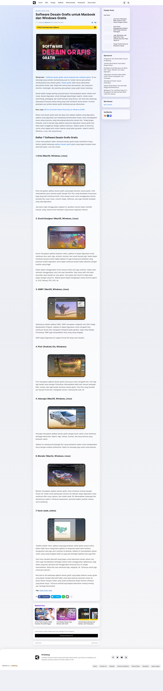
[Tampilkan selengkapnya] (71, 596)
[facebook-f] (113, 657)
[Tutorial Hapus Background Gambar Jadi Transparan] (88, 614)
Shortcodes (92, 2)
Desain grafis (66, 83)
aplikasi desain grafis (63, 144)
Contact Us (103, 666)
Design (53, 2)
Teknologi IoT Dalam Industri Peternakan (112, 82)
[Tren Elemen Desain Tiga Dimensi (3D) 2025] (66, 614)
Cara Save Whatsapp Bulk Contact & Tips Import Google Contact (120, 20)
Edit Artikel (92, 22)
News (50, 590)
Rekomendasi (70, 2)
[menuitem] (40, 2)
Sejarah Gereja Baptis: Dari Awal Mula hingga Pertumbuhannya (115, 86)
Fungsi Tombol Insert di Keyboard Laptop (120, 44)
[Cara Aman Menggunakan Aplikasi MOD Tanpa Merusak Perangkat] (108, 29)
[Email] (67, 596)
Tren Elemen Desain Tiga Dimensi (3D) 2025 (64, 623)
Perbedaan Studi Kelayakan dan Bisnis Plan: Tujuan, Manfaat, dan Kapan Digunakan (115, 69)
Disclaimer (146, 666)
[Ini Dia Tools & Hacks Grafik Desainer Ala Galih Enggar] (45, 614)
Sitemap (112, 666)
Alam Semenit (108, 104)
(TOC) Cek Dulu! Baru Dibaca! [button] (48, 27)
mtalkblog (14, 666)
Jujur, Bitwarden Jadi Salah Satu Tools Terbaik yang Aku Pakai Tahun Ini (120, 37)
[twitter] (117, 657)
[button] (124, 2)
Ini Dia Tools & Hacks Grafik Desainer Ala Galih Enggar (43, 623)
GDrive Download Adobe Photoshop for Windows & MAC (64, 110)
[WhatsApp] (63, 596)
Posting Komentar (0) (66, 635)
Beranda (38, 10)
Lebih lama (94, 643)
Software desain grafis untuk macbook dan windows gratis (68, 77)
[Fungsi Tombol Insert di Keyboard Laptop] (108, 46)
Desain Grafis (45, 10)
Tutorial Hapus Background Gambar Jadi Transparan (86, 623)
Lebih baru (38, 643)
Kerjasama (81, 2)
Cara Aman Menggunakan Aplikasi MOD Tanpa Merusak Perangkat (120, 29)
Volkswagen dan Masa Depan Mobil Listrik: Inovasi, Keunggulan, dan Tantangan (115, 76)
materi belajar (156, 666)
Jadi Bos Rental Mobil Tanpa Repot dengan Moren (114, 64)
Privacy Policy (136, 666)
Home (40, 2)
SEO (46, 2)
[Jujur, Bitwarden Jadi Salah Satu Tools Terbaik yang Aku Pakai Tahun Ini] (108, 37)
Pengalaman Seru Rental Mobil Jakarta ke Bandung (116, 59)
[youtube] (121, 657)
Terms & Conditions (123, 666)
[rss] (126, 657)
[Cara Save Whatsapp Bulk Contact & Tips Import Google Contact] (108, 21)
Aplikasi (60, 2)
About (95, 666)
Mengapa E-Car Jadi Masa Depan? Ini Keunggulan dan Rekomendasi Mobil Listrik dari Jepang (115, 92)
